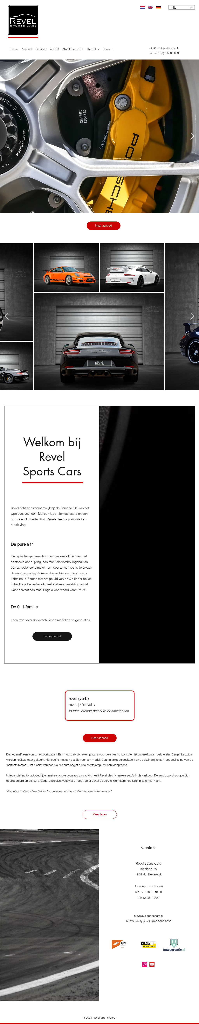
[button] (41, 49)
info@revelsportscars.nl (163, 48)
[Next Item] (192, 136)
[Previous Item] (6, 316)
